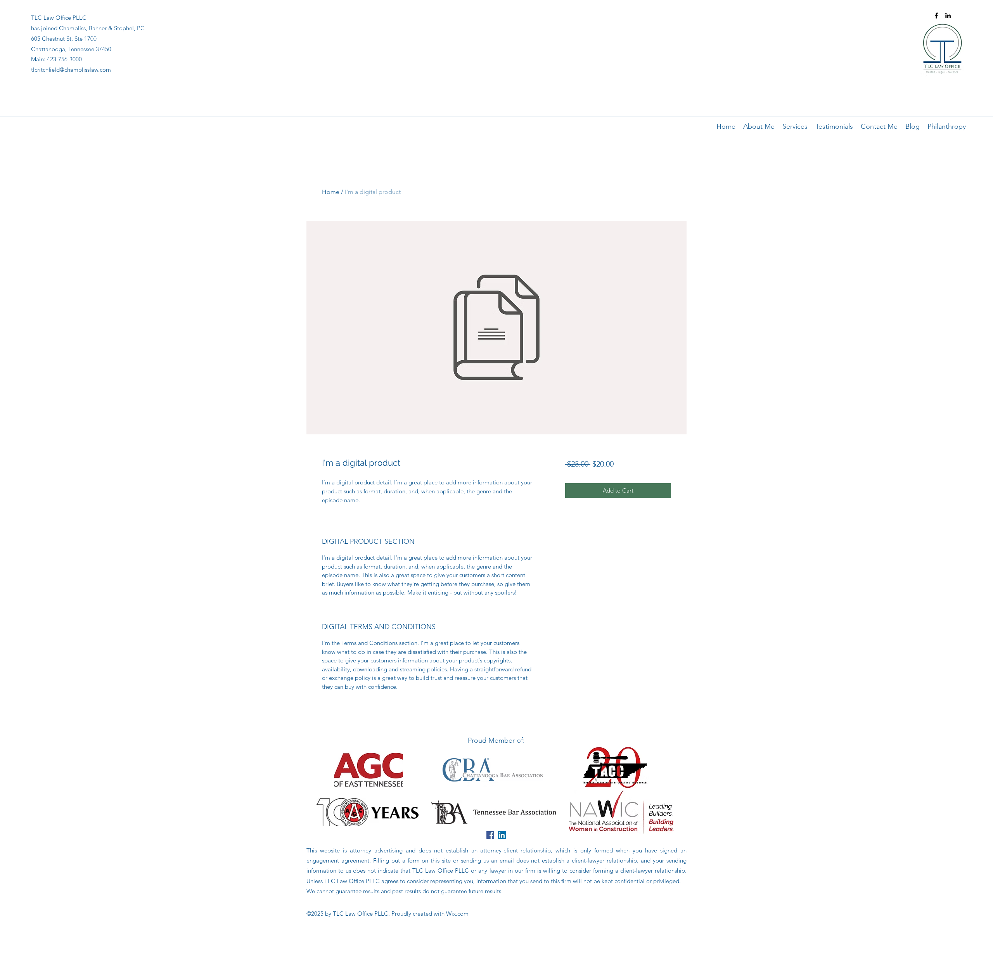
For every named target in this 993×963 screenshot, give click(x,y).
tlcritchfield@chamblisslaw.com (71, 69)
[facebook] (936, 15)
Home (330, 191)
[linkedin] (948, 15)
